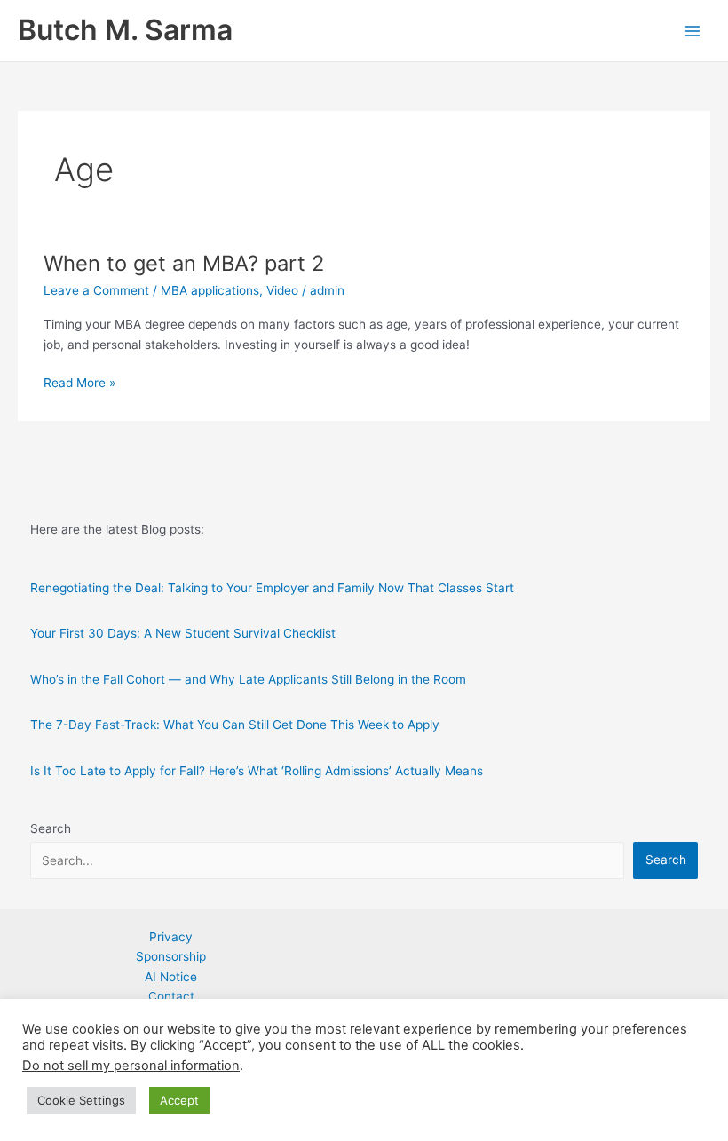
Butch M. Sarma (125, 29)
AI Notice (171, 977)
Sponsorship (171, 956)
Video (282, 290)
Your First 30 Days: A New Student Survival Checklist (183, 633)
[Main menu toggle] (693, 30)
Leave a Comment (96, 290)
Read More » (79, 384)
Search (50, 828)
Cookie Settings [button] (81, 1100)
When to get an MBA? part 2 (184, 263)
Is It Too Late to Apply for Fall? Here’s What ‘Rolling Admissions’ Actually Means (256, 771)
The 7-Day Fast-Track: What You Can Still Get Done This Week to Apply (234, 724)
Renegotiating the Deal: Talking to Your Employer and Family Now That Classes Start (272, 588)
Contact (171, 996)
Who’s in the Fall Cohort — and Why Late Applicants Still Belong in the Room (248, 679)
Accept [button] (179, 1100)
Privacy (171, 937)
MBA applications (210, 290)
